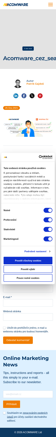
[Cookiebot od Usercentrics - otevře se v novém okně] (39, 157)
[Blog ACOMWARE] (15, 4)
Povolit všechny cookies (28, 260)
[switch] (48, 219)
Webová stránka (12, 311)
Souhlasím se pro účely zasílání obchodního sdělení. (27, 417)
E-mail (7, 297)
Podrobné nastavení (35, 251)
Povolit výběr (28, 269)
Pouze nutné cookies (28, 278)
